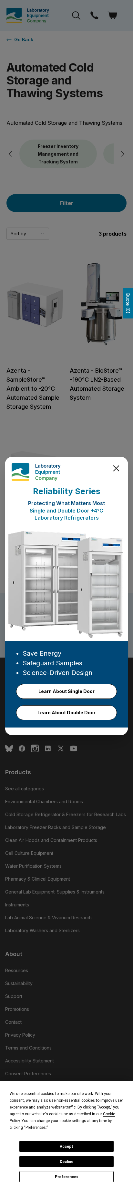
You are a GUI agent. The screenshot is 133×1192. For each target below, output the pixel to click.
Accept (66, 1146)
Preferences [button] (36, 1127)
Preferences (66, 1177)
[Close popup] (116, 468)
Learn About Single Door (66, 691)
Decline (66, 1161)
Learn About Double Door (66, 712)
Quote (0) (128, 303)
